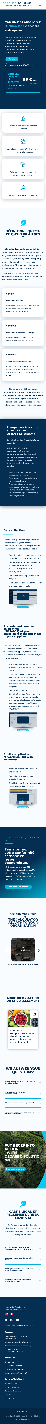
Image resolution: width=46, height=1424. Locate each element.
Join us (8, 1394)
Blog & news (10, 1362)
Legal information (23, 1411)
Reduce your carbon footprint (18, 1342)
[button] (7, 950)
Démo (12, 59)
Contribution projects (14, 1351)
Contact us (9, 1398)
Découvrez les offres (17, 887)
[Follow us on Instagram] (11, 1319)
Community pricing (13, 1391)
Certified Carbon (12, 1349)
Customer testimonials (14, 1369)
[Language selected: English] (10, 1314)
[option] (12, 1314)
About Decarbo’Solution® (16, 1373)
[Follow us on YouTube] (17, 1319)
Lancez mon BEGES (19, 65)
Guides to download (13, 1366)
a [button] (40, 5)
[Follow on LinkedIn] (5, 1319)
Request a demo (15, 1169)
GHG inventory (11, 1338)
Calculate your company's (16, 1336)
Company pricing (12, 1387)
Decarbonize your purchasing (18, 1346)
